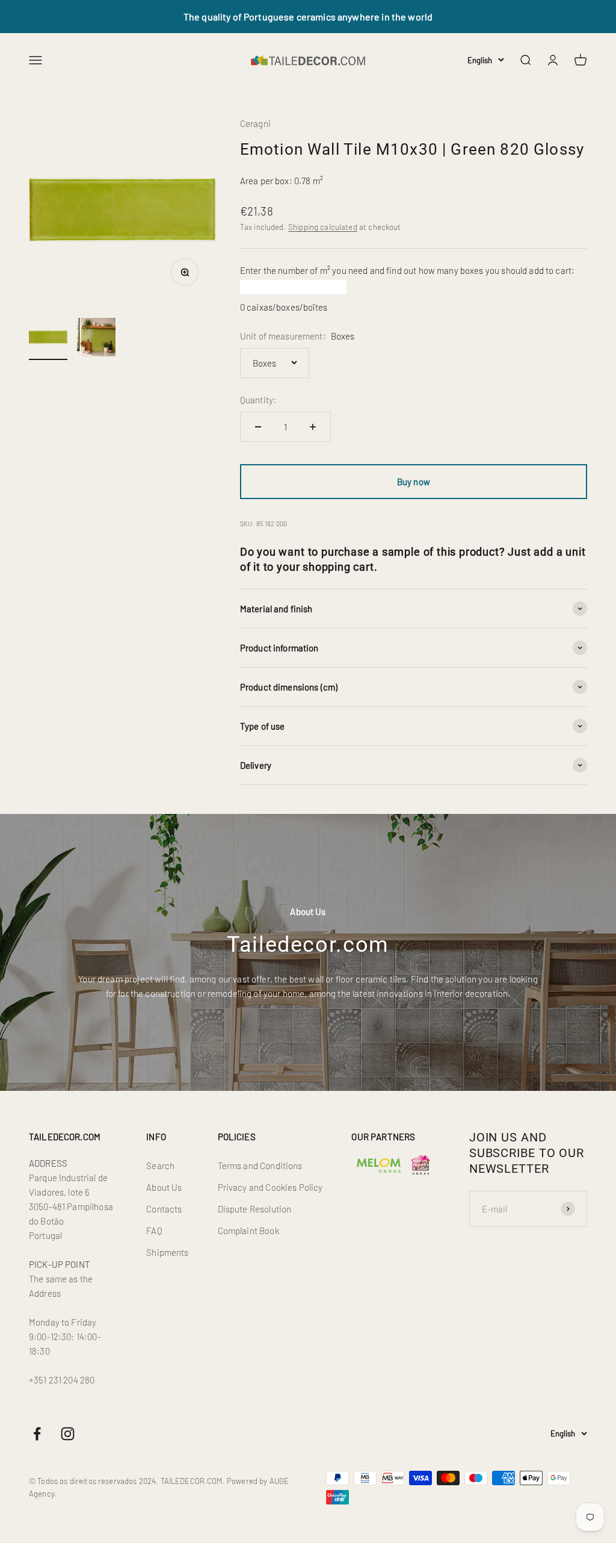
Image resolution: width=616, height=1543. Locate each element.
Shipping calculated (322, 227)
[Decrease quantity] (258, 426)
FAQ (154, 1230)
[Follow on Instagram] (68, 1434)
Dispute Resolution (255, 1208)
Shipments (167, 1252)
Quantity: (258, 399)
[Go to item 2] (96, 339)
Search (160, 1165)
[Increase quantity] (312, 426)
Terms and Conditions (260, 1165)
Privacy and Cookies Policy (270, 1187)
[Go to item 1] (48, 339)
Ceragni (255, 123)
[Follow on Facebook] (37, 1434)
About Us (164, 1187)
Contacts (164, 1208)
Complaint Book (248, 1230)
